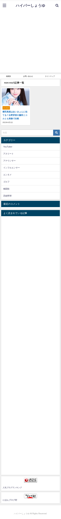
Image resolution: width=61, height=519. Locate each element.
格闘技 (8, 76)
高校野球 (7, 196)
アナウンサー (9, 161)
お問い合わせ (28, 76)
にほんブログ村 (10, 500)
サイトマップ (50, 76)
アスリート (8, 154)
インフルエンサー (11, 168)
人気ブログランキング (12, 487)
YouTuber (7, 147)
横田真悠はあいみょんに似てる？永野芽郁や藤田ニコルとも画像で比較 (15, 115)
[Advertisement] (30, 42)
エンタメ (7, 175)
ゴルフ (6, 182)
